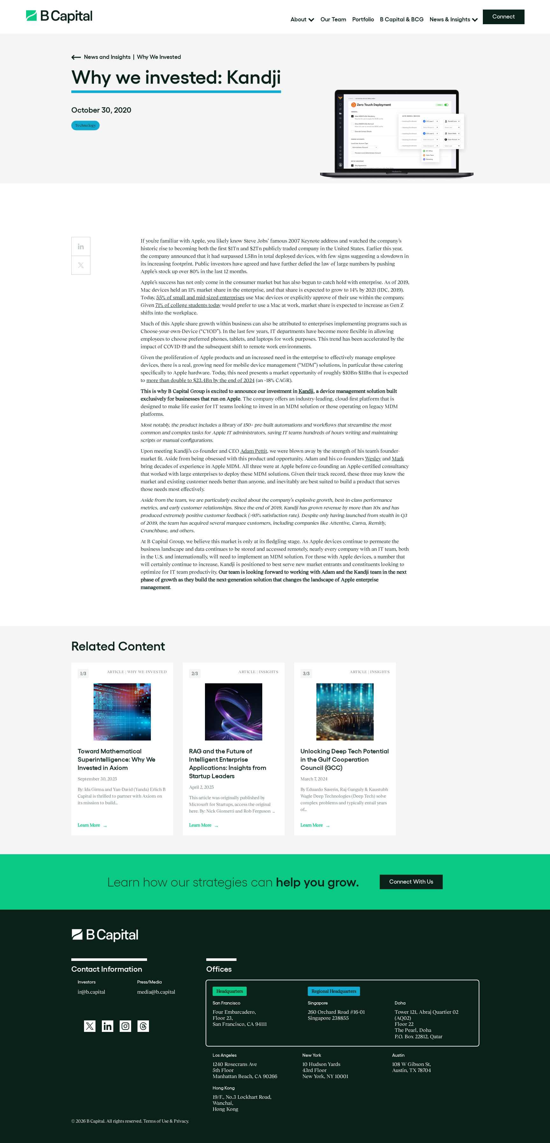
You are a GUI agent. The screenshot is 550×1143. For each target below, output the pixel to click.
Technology (85, 125)
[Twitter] (89, 1026)
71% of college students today (188, 305)
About (299, 20)
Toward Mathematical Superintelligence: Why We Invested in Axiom (116, 759)
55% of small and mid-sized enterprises (200, 297)
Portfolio (363, 20)
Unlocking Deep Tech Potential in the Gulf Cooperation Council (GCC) (344, 759)
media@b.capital (156, 992)
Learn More (93, 825)
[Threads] (143, 1026)
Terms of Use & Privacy (165, 1121)
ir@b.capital (91, 992)
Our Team (333, 20)
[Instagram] (125, 1026)
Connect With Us (411, 881)
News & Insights (450, 20)
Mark (398, 458)
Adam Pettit (253, 451)
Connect (503, 16)
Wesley (373, 458)
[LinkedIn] (107, 1026)
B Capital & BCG (402, 20)
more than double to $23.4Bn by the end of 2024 (200, 380)
